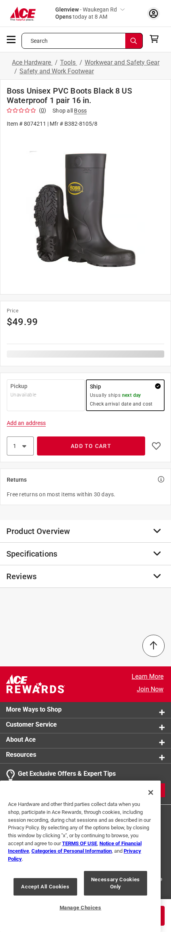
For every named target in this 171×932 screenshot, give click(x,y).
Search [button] (39, 41)
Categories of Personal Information (71, 851)
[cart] (156, 39)
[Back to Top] (153, 646)
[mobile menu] (11, 39)
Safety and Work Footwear (56, 71)
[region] (80, 856)
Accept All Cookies (45, 887)
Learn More (147, 676)
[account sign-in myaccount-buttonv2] (153, 13)
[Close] (150, 792)
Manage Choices (80, 908)
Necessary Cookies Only (115, 883)
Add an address (26, 423)
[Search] (134, 41)
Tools (68, 62)
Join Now (150, 689)
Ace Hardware (32, 62)
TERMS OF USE (79, 843)
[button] (85, 210)
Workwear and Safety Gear (122, 62)
